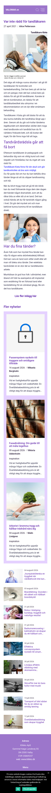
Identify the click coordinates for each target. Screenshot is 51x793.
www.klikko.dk (28, 759)
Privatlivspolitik (29, 789)
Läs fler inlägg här (25, 296)
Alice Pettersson (27, 26)
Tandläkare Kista (39, 32)
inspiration (14, 376)
